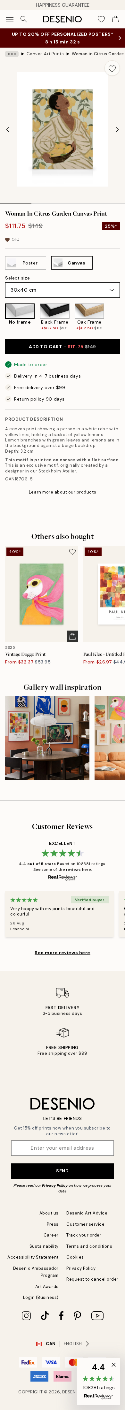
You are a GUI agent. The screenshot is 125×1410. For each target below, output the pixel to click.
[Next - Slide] (117, 129)
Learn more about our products (62, 492)
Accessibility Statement (33, 1257)
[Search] (24, 19)
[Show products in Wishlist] (101, 19)
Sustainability (44, 1246)
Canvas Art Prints (45, 54)
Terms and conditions (89, 1246)
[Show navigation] (10, 19)
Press (53, 1224)
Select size (17, 278)
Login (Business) (41, 1297)
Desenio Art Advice (86, 1213)
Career (51, 1235)
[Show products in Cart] (115, 19)
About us (49, 1213)
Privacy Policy (55, 1185)
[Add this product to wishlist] (112, 68)
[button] (98, 1381)
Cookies (75, 1257)
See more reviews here (62, 952)
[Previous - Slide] (8, 129)
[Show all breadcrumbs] (12, 54)
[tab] (15, 200)
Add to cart (62, 346)
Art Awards (47, 1286)
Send (62, 1171)
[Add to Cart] (72, 636)
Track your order (83, 1235)
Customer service (85, 1224)
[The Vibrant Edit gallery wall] (47, 738)
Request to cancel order (92, 1279)
